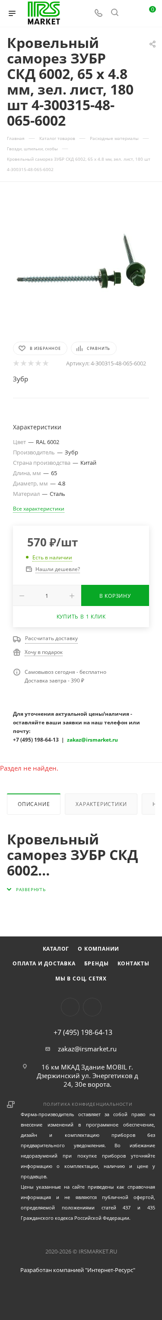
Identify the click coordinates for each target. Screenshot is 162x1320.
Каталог (56, 948)
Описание (34, 804)
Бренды (96, 963)
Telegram (92, 1007)
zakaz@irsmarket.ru (87, 1048)
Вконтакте (70, 1007)
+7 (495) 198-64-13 (83, 1032)
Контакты (133, 963)
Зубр (20, 378)
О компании (98, 948)
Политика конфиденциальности (88, 1104)
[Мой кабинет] (131, 13)
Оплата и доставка (44, 963)
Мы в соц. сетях (81, 978)
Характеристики (101, 804)
